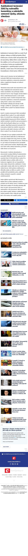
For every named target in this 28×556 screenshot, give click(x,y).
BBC (15, 437)
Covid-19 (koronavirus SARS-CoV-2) (10, 234)
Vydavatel (19, 475)
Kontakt (15, 475)
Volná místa (19, 476)
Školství (21, 234)
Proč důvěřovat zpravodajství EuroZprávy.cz (13, 47)
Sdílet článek (22, 24)
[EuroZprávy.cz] (9, 2)
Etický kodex (5, 475)
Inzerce (24, 475)
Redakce (10, 475)
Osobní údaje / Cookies (11, 476)
